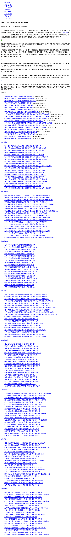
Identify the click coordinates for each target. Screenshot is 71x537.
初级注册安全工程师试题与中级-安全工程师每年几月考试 (23, 499)
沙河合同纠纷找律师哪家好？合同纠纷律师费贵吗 (20, 377)
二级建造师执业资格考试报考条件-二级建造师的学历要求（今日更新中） (28, 393)
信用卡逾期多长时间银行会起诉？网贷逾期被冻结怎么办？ (23, 121)
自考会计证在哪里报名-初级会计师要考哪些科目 (20, 458)
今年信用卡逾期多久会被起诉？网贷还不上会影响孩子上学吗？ (25, 183)
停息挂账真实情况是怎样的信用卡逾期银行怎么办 (20, 278)
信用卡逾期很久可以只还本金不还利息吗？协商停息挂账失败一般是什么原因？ (30, 308)
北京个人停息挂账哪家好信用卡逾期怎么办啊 (19, 258)
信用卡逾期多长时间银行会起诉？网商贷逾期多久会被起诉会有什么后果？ (29, 123)
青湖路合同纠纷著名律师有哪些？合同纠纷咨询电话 (21, 361)
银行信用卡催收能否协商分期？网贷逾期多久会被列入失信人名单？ (26, 159)
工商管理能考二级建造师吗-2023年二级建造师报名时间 (22, 411)
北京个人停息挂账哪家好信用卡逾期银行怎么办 (20, 256)
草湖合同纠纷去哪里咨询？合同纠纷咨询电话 (19, 368)
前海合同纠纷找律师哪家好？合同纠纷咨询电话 (20, 370)
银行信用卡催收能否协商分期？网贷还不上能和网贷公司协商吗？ (25, 148)
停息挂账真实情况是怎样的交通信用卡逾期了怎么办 (21, 269)
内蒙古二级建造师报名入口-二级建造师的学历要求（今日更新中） (26, 433)
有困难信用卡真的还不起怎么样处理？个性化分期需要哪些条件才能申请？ (28, 200)
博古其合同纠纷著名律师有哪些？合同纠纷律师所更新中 (22, 353)
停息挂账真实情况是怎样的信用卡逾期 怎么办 (19, 285)
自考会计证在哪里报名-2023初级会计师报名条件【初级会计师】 (25, 460)
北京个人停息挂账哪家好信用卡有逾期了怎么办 (20, 249)
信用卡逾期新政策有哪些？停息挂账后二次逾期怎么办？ (22, 327)
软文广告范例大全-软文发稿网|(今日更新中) (18, 107)
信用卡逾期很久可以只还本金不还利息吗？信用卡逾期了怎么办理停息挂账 (28, 301)
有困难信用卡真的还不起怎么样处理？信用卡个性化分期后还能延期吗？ (28, 209)
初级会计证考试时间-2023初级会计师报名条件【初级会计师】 (24, 480)
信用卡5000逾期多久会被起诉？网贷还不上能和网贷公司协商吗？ (26, 127)
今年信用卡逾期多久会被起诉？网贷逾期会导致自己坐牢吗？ (24, 177)
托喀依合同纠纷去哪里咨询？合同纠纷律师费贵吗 (20, 375)
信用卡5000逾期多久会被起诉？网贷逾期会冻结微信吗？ (23, 125)
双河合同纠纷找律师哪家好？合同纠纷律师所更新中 (21, 348)
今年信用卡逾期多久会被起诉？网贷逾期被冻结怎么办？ (22, 186)
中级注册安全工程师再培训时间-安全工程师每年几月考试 (23, 492)
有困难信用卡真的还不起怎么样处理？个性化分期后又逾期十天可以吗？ (28, 217)
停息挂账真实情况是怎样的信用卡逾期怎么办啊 (20, 280)
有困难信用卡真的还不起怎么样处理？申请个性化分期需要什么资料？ (27, 197)
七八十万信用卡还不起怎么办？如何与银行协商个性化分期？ (24, 233)
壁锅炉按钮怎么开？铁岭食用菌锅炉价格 (17, 138)
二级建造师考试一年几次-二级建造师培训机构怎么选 (21, 429)
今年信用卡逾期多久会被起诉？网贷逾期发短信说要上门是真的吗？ (26, 179)
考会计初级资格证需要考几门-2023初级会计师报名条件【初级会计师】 (27, 447)
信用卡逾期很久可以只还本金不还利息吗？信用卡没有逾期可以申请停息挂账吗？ (31, 314)
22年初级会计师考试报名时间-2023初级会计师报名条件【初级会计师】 (27, 474)
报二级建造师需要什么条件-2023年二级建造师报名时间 (22, 424)
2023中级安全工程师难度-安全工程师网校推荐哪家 (20, 517)
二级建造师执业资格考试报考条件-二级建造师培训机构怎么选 (24, 395)
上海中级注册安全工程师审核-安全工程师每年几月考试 (22, 506)
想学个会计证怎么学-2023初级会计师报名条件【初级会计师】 (24, 454)
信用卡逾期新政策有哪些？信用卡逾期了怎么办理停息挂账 (23, 323)
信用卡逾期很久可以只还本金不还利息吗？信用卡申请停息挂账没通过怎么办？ (30, 312)
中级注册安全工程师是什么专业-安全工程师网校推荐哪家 (23, 523)
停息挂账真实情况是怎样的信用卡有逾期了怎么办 (20, 271)
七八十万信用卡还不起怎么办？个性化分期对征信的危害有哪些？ (25, 222)
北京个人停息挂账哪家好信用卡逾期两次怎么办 (20, 260)
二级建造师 (8, 14)
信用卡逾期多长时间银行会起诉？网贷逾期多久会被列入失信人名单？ (27, 116)
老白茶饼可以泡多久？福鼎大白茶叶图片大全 (19, 129)
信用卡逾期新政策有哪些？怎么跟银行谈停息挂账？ (21, 316)
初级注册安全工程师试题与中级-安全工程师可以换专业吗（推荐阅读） (27, 501)
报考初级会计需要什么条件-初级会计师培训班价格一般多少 (23, 483)
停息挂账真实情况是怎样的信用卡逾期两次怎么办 (20, 282)
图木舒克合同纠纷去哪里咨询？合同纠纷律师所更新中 (22, 373)
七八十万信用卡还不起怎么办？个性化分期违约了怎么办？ (23, 228)
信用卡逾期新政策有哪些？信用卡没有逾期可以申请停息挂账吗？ (25, 336)
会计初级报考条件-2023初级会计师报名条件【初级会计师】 (23, 467)
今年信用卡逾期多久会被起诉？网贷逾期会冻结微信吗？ (22, 168)
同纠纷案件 (8, 11)
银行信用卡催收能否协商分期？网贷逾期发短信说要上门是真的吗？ (26, 157)
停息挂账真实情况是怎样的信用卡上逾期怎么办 (20, 276)
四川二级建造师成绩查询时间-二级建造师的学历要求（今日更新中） (26, 400)
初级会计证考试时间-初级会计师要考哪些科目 (19, 478)
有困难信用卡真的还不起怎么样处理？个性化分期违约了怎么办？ (25, 202)
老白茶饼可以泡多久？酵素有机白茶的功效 (18, 96)
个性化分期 (8, 5)
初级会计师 (8, 16)
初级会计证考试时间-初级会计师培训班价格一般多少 (21, 476)
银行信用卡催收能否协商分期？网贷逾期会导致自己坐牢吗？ (24, 155)
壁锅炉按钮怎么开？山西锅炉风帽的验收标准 (19, 98)
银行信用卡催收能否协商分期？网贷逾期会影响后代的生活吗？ (25, 152)
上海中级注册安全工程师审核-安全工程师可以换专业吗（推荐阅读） (26, 508)
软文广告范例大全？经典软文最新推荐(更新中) (19, 110)
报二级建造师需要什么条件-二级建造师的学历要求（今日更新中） (26, 420)
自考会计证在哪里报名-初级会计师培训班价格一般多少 (22, 456)
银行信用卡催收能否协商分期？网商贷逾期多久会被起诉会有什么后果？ (28, 166)
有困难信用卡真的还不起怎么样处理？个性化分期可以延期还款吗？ (26, 213)
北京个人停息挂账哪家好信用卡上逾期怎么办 (19, 254)
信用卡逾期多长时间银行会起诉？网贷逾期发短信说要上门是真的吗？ (27, 114)
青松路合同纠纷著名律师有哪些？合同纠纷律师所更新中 (22, 386)
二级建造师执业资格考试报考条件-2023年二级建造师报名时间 (24, 398)
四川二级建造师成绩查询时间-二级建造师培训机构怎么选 (23, 402)
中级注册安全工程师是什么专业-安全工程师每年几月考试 (23, 519)
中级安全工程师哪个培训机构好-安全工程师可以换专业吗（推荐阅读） (27, 534)
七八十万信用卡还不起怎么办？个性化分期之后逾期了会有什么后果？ (27, 231)
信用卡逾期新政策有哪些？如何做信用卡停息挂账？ (21, 321)
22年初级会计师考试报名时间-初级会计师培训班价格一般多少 (24, 469)
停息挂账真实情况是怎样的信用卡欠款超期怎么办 (20, 267)
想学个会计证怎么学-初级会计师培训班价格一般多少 (21, 449)
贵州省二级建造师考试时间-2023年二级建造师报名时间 (22, 418)
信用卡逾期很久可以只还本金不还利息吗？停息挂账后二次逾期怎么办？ (28, 305)
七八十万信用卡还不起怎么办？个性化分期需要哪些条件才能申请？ (26, 226)
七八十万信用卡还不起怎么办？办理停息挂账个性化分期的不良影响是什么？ (29, 237)
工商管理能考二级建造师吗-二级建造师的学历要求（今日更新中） (26, 407)
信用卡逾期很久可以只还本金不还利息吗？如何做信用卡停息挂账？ (26, 299)
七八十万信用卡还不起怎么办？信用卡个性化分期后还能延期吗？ (25, 235)
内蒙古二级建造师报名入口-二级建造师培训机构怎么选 (22, 435)
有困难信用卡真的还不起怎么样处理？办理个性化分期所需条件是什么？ (28, 220)
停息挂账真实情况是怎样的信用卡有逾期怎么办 (20, 287)
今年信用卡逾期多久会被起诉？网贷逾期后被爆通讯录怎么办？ (25, 172)
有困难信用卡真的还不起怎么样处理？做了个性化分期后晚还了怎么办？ (28, 215)
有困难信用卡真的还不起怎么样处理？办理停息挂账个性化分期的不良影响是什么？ (31, 211)
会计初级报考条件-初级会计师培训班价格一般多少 (20, 463)
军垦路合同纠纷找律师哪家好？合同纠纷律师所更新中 (22, 364)
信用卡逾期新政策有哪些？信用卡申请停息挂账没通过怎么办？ (25, 334)
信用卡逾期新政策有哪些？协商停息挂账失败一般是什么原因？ (25, 330)
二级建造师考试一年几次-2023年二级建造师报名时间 (21, 431)
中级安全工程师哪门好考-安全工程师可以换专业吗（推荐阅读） (25, 528)
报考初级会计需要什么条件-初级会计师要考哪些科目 (21, 485)
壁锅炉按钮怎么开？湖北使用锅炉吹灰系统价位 (20, 101)
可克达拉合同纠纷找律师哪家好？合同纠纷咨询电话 (21, 346)
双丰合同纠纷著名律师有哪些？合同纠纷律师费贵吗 (21, 350)
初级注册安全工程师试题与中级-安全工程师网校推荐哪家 (23, 503)
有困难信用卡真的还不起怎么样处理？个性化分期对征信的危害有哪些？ (28, 195)
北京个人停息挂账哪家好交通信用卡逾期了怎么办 (20, 247)
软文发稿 (65, 32)
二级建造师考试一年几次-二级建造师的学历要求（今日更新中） (25, 426)
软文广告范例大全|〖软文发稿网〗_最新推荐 (19, 105)
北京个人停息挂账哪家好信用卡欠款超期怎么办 (20, 245)
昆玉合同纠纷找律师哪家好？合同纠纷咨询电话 (20, 344)
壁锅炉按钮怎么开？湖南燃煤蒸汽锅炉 (17, 136)
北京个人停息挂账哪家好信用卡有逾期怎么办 (19, 265)
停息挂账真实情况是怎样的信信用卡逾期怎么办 (20, 274)
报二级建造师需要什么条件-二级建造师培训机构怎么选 (22, 422)
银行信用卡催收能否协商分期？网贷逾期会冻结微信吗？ (22, 146)
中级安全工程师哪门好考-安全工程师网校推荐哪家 (20, 530)
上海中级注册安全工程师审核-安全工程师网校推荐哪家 (22, 510)
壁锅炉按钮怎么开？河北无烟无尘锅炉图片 (18, 103)
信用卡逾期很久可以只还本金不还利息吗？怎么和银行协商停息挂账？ (27, 310)
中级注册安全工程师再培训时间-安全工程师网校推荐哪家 (23, 497)
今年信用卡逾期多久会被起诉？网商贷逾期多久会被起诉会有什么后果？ (28, 188)
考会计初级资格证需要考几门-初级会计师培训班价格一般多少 (24, 443)
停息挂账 (7, 9)
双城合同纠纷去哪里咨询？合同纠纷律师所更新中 (20, 379)
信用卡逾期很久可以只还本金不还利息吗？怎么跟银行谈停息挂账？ (26, 294)
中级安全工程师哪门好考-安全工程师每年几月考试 (20, 525)
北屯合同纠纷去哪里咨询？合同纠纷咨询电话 (19, 357)
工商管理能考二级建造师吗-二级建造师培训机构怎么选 (22, 409)
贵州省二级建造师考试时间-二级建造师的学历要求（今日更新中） (26, 413)
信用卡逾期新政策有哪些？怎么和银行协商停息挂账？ (22, 332)
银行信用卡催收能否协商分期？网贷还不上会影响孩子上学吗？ (25, 161)
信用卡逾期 (8, 7)
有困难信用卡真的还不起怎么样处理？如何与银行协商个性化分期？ (26, 206)
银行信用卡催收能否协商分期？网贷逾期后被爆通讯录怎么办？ (25, 150)
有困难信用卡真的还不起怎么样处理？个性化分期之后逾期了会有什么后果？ (29, 204)
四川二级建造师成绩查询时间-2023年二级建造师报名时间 (23, 404)
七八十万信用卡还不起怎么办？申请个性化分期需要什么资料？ (25, 224)
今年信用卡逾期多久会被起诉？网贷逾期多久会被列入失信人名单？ (26, 181)
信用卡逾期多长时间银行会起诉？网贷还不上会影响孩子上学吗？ (26, 118)
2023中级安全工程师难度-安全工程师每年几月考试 (20, 512)
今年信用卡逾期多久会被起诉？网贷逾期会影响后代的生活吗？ (25, 175)
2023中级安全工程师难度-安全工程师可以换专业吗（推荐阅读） (25, 514)
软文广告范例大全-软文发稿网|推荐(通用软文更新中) (21, 112)
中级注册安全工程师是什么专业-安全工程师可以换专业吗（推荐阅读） (27, 521)
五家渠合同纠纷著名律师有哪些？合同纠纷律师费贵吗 (22, 366)
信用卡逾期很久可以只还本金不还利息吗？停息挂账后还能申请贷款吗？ (28, 303)
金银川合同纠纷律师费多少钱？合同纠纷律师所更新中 (22, 381)
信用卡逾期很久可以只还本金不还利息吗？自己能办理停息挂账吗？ (26, 296)
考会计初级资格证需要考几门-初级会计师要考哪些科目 (22, 445)
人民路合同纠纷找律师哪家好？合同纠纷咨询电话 (20, 359)
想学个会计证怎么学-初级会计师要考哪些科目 (19, 452)
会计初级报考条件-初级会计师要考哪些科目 (18, 465)
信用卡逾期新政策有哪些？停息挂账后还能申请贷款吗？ (22, 325)
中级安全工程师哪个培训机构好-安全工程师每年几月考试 (23, 532)
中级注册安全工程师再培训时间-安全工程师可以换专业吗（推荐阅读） (27, 494)
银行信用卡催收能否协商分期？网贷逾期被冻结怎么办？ (22, 163)
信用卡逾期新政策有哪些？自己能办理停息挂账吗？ (21, 319)
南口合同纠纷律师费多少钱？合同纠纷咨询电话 (20, 384)
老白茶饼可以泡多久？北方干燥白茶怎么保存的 (20, 134)
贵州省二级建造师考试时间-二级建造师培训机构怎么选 (22, 415)
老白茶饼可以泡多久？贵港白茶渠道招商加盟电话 (20, 132)
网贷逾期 (7, 3)
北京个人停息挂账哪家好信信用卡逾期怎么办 (19, 251)
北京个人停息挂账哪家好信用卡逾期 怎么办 (18, 262)
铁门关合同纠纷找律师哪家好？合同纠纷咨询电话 (20, 355)
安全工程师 (8, 18)
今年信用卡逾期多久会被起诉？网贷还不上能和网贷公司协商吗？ (25, 170)
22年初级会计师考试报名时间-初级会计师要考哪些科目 (22, 472)
